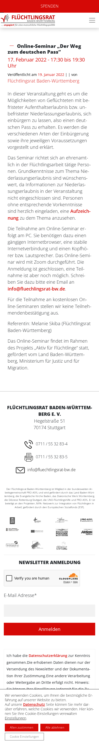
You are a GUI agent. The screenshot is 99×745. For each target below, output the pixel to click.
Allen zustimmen (21, 727)
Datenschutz (34, 704)
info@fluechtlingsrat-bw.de (51, 469)
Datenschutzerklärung (48, 655)
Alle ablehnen (54, 727)
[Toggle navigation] (92, 20)
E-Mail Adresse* (20, 595)
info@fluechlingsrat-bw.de (36, 289)
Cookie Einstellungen (24, 736)
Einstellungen (15, 718)
